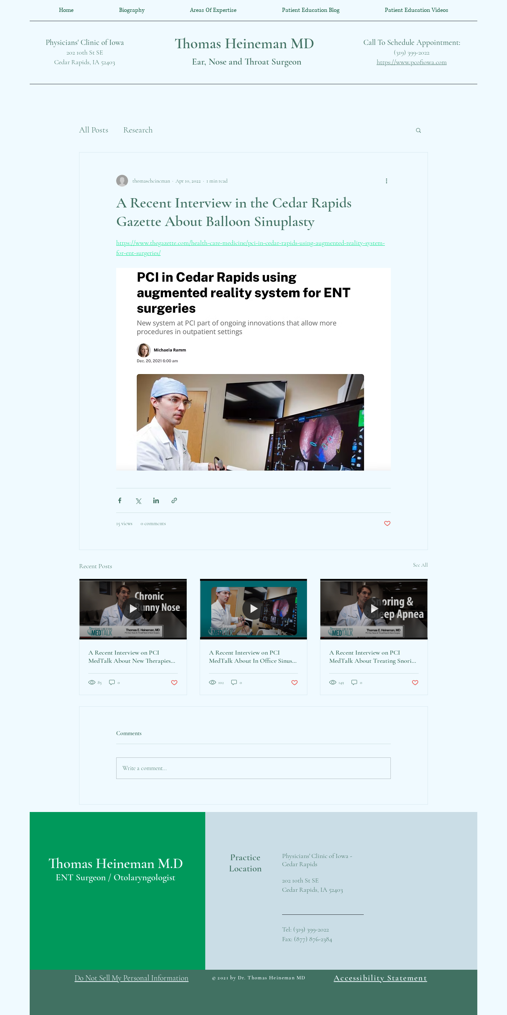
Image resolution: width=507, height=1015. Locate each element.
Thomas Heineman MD (244, 43)
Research (138, 130)
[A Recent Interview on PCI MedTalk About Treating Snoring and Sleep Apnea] (374, 609)
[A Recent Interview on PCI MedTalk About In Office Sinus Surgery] (253, 609)
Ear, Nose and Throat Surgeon (246, 61)
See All (420, 565)
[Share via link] (174, 500)
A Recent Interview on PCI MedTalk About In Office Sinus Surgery (250, 656)
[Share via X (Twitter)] (137, 500)
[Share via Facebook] (119, 500)
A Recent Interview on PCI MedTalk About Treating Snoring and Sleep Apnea (373, 656)
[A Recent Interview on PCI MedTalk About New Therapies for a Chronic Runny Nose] (133, 609)
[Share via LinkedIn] (156, 500)
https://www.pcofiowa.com (412, 62)
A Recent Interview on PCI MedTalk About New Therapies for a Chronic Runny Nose (129, 656)
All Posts (93, 130)
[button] (418, 130)
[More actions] (386, 180)
